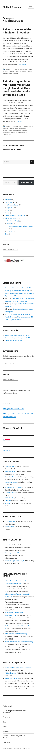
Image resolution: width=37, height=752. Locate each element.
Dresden (25, 126)
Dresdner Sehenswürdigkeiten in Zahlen (14, 737)
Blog (4, 722)
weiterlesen (22, 64)
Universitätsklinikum (21, 132)
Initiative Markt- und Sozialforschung (16, 634)
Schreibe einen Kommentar (10, 73)
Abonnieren (26, 183)
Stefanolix (8, 500)
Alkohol (12, 71)
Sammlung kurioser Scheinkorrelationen (17, 553)
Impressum (6, 731)
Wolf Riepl (8, 69)
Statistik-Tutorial (9, 527)
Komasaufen (23, 130)
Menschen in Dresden (11, 482)
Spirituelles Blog (10, 498)
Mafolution (8, 545)
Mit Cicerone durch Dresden (13, 487)
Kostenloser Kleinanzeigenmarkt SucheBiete (18, 668)
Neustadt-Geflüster (10, 493)
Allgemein (8, 200)
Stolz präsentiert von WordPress (21, 748)
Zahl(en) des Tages (10, 218)
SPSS (8, 210)
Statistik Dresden (12, 6)
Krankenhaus (6, 132)
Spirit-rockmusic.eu (10, 673)
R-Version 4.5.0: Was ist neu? (13, 340)
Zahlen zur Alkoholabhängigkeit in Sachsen (17, 30)
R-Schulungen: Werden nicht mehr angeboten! (14, 712)
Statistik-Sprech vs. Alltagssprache (15, 215)
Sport (6, 213)
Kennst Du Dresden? (11, 477)
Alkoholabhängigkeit (20, 71)
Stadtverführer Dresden (12, 678)
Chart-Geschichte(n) (13, 221)
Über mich (6, 717)
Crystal (29, 71)
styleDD (7, 503)
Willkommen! (7, 706)
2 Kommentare (7, 134)
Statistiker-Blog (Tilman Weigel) (14, 561)
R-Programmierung (12, 205)
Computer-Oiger (10, 466)
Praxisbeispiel (9, 202)
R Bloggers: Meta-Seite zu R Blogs (13, 409)
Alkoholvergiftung (7, 130)
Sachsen (24, 69)
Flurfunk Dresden (10, 471)
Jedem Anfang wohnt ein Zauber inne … (17, 335)
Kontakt (5, 726)
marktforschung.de (10, 521)
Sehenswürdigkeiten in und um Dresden (21, 226)
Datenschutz (7, 742)
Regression (10, 207)
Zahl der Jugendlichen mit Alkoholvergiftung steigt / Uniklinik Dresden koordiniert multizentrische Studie (17, 87)
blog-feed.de (6, 451)
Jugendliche (16, 130)
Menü (31, 7)
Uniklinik (13, 132)
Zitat (6, 234)
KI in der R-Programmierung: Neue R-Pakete (18, 338)
